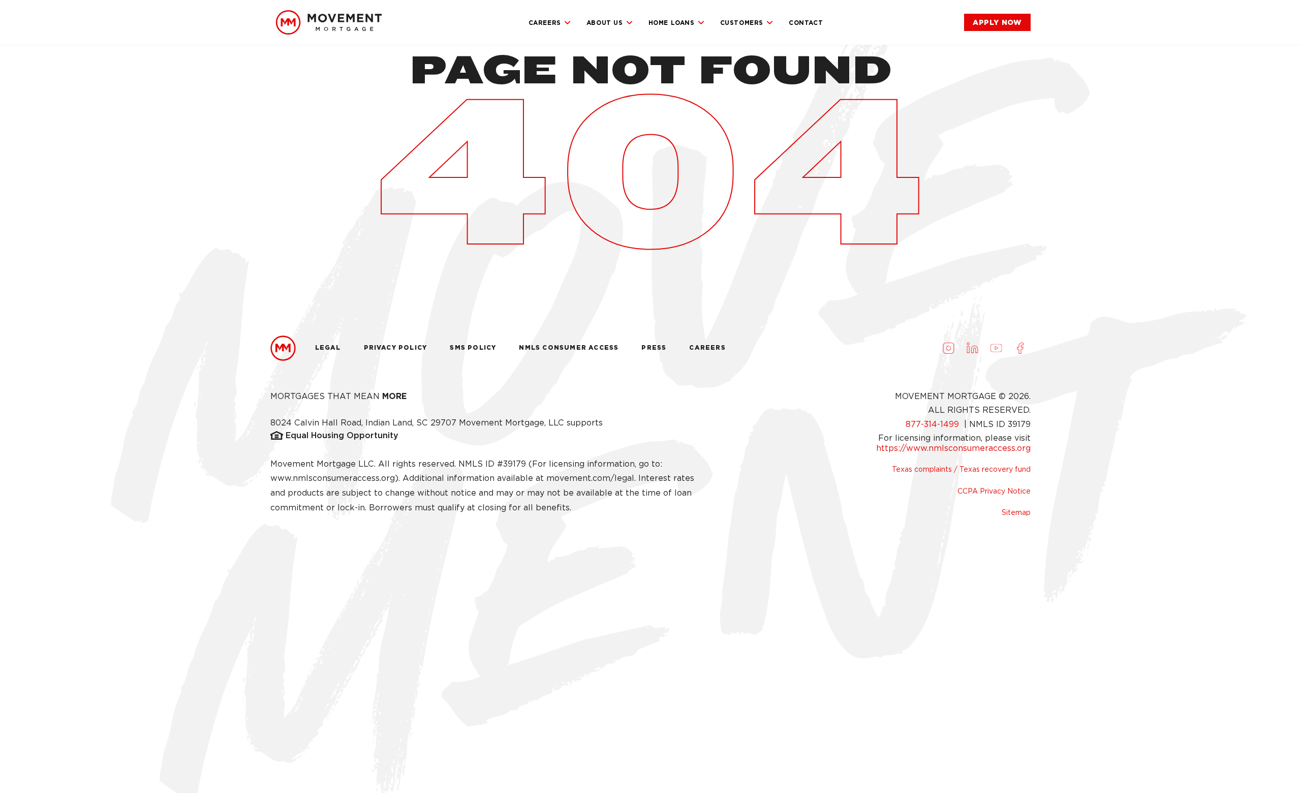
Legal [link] (328, 347)
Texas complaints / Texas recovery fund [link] (961, 469)
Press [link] (653, 347)
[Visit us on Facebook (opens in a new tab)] (1020, 348)
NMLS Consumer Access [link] (568, 347)
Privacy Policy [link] (395, 347)
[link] (328, 22)
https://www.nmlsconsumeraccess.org (953, 448)
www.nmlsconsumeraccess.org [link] (332, 478)
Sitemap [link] (1016, 512)
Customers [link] (741, 22)
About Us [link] (604, 22)
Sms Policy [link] (473, 347)
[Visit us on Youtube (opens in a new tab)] (996, 348)
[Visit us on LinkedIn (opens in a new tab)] (972, 348)
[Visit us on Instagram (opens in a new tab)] (948, 348)
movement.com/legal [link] (590, 478)
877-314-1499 (934, 424)
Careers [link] (545, 22)
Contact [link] (806, 22)
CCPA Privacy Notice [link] (994, 491)
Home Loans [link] (671, 22)
